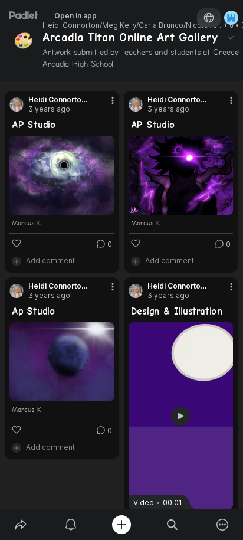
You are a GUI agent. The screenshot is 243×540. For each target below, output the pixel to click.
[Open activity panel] (71, 524)
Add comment (50, 260)
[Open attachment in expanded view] (61, 175)
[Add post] (121, 524)
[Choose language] (209, 17)
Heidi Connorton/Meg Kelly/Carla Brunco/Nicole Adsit (132, 25)
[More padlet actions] (222, 524)
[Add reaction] (16, 243)
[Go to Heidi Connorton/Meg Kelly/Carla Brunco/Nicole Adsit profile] (16, 104)
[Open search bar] (172, 525)
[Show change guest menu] (231, 18)
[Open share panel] (20, 524)
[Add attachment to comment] (16, 261)
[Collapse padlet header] (230, 37)
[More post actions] (105, 105)
